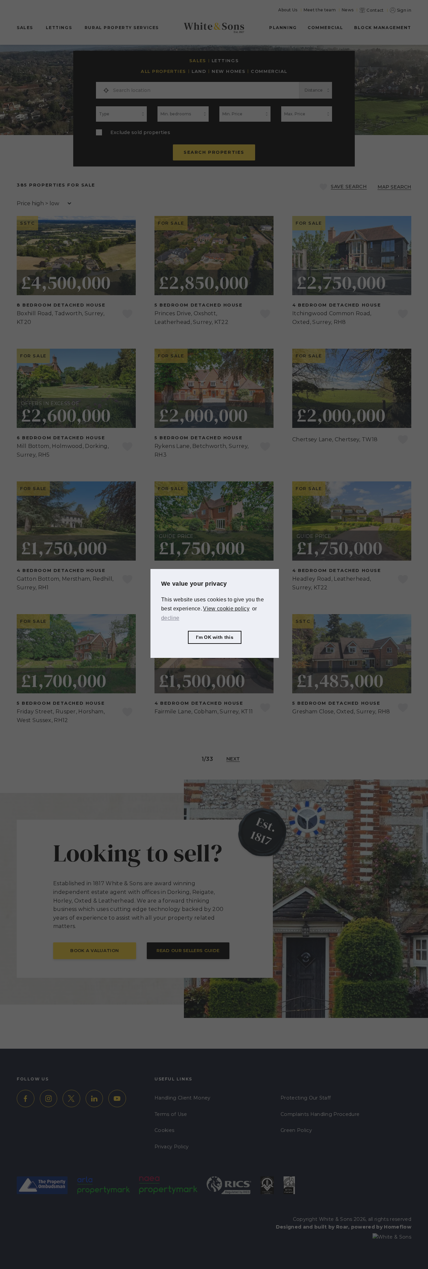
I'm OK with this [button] (214, 637)
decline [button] (170, 618)
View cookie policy (226, 608)
